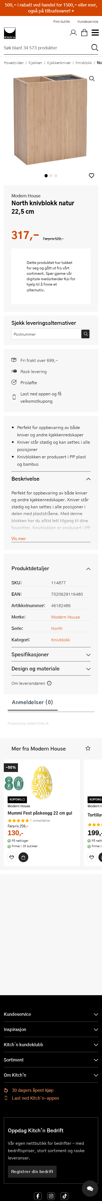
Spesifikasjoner (30, 654)
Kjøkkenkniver (59, 62)
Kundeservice (88, 21)
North (57, 628)
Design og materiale (35, 668)
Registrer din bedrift (32, 1171)
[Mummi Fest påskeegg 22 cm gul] (42, 782)
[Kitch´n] (10, 33)
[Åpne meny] (95, 33)
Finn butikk (61, 21)
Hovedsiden (14, 62)
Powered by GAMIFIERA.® (28, 723)
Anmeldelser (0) (33, 702)
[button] (91, 175)
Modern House (26, 196)
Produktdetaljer (30, 568)
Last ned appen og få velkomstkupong (40, 397)
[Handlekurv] (84, 33)
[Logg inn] (73, 33)
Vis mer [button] (18, 538)
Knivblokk (84, 62)
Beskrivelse (25, 479)
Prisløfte (28, 382)
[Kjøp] (23, 857)
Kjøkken (35, 62)
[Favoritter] (12, 857)
